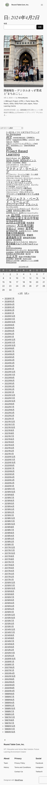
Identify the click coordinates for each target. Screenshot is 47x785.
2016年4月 (9, 603)
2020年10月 (10, 462)
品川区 (16, 215)
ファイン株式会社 (27, 190)
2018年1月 (9, 544)
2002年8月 (9, 679)
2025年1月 (9, 336)
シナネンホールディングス (19, 182)
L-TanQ (27, 101)
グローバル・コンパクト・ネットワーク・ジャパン (23, 178)
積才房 (28, 254)
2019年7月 (9, 497)
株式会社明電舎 (33, 250)
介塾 (8, 215)
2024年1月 (9, 369)
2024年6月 (9, 354)
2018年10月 (10, 524)
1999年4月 (9, 702)
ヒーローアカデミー (13, 190)
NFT (8, 145)
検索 (5, 23)
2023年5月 (9, 383)
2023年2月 (9, 389)
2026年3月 (9, 307)
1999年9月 (9, 694)
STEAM (8, 162)
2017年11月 (10, 550)
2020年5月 (9, 474)
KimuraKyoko (23, 98)
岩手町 (30, 228)
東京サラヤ (33, 242)
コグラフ (26, 180)
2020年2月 (9, 483)
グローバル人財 (13, 180)
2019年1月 (9, 515)
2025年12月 (10, 316)
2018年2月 (9, 541)
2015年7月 (9, 620)
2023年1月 (9, 392)
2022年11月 (10, 398)
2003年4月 (10, 673)
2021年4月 (9, 445)
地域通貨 (30, 223)
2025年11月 (10, 319)
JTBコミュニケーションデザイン (19, 143)
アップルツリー (11, 174)
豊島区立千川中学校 (13, 260)
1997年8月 (9, 720)
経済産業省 (10, 259)
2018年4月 (9, 536)
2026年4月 (9, 304)
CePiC (8, 139)
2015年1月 (9, 626)
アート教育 (34, 174)
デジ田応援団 (10, 186)
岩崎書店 (21, 229)
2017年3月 (9, 574)
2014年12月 (10, 629)
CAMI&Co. (31, 137)
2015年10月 (10, 618)
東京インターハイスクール (17, 242)
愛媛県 (30, 235)
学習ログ (11, 228)
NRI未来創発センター (17, 145)
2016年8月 (9, 594)
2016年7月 (9, 597)
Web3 (24, 162)
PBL (37, 101)
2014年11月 (10, 632)
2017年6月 (9, 565)
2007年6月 (9, 667)
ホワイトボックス (15, 204)
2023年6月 (9, 380)
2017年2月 (9, 576)
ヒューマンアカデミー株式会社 (19, 188)
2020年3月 (9, 480)
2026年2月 (9, 310)
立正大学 (12, 256)
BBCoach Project (11, 101)
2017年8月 (9, 559)
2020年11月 (10, 459)
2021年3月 (9, 448)
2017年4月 (9, 571)
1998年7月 (9, 711)
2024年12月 (10, 339)
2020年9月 (9, 465)
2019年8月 (9, 494)
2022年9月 (9, 404)
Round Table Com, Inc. (20, 5)
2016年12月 (10, 582)
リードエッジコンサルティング (18, 209)
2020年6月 (9, 471)
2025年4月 (9, 331)
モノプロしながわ (12, 207)
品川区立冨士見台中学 (30, 216)
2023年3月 (9, 386)
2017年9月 (9, 556)
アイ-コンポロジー (12, 166)
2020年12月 (10, 456)
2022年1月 (9, 418)
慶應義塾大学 (14, 237)
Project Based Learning (17, 153)
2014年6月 (9, 644)
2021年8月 (9, 433)
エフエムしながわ (13, 176)
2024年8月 (9, 348)
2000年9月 (10, 685)
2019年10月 (10, 492)
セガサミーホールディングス (18, 184)
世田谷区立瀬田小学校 (21, 211)
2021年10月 (10, 427)
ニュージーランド (22, 186)
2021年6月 (9, 439)
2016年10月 (10, 588)
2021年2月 (9, 451)
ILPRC (21, 101)
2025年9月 (9, 325)
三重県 (9, 210)
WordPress (19, 780)
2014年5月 (9, 647)
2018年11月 (10, 521)
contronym (32, 139)
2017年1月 (9, 579)
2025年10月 (10, 322)
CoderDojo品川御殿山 (19, 139)
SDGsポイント (28, 160)
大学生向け (11, 226)
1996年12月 (10, 726)
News (33, 101)
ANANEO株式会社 (19, 137)
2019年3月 (9, 509)
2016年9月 (9, 591)
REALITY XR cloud (11, 158)
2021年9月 (9, 430)
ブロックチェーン (26, 192)
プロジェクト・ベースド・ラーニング (22, 200)
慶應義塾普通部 (29, 238)
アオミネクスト (24, 166)
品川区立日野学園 (15, 223)
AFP (9, 137)
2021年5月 (9, 442)
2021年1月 (9, 454)
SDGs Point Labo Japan (23, 103)
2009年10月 (10, 658)
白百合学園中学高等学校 (24, 252)
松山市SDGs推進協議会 (14, 248)
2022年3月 (9, 413)
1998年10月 (10, 708)
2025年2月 (9, 334)
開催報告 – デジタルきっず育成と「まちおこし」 (23, 92)
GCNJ (16, 141)
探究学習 (9, 240)
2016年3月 (9, 606)
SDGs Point (12, 160)
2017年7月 (9, 562)
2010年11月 (10, 653)
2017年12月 (10, 547)
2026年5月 (9, 301)
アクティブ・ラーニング (22, 170)
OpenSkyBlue (29, 145)
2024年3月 (9, 363)
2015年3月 (9, 623)
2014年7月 (9, 641)
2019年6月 (9, 500)
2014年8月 (9, 638)
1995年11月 (10, 729)
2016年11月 (10, 585)
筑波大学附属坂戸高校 (27, 257)
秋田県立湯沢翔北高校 (15, 254)
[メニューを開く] (41, 4)
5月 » (26, 293)
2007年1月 (9, 670)
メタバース (32, 204)
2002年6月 (9, 682)
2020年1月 (9, 486)
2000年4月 (10, 691)
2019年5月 (9, 503)
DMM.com (9, 141)
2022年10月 (10, 401)
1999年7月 (9, 696)
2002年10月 (10, 676)
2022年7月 (9, 407)
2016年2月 (9, 609)
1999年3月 (9, 705)
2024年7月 (9, 351)
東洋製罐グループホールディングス (22, 245)
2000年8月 (9, 688)
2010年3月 (9, 656)
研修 (37, 252)
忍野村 (35, 231)
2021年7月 (9, 436)
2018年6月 (9, 533)
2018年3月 (9, 538)
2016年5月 (9, 600)
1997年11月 (10, 717)
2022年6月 (9, 410)
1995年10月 (10, 732)
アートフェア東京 (24, 174)
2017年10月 (10, 553)
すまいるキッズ (25, 164)
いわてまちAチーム (12, 164)
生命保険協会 (10, 252)
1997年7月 (9, 723)
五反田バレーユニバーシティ (28, 213)
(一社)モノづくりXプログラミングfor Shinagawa (22, 133)
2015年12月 (10, 615)
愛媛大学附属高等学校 (16, 235)
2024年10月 (10, 345)
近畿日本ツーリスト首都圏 (29, 260)
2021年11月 (10, 424)
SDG (19, 158)
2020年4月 (9, 477)
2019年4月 (9, 506)
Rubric (6, 103)
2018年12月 (10, 518)
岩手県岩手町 (12, 231)
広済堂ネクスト (25, 231)
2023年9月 (9, 377)
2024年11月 (10, 342)
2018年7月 (9, 530)
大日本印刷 (25, 225)
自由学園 (18, 259)
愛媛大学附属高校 (15, 233)
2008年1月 (9, 664)
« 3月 (20, 293)
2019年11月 (10, 489)
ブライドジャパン (12, 192)
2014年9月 (9, 635)
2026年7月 (9, 298)
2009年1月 (9, 661)
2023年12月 (10, 372)
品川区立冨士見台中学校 (22, 218)
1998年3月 (9, 714)
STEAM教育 (16, 162)
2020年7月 (9, 468)
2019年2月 (9, 512)
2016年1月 (9, 612)
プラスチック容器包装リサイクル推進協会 (22, 195)
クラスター (25, 176)
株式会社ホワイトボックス (16, 250)
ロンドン (35, 208)
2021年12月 (10, 421)
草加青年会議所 (27, 259)
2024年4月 (9, 360)
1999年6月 (9, 700)
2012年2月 (9, 650)
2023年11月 (10, 374)
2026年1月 (9, 313)
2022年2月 (9, 415)
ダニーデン (34, 184)
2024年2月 (9, 366)
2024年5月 (9, 357)
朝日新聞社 (17, 240)
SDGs (11, 103)
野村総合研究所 (11, 262)
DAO (37, 139)
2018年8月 (9, 527)
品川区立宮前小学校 (14, 220)
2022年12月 (10, 395)
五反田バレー (12, 212)
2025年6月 (9, 328)
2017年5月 (9, 568)
